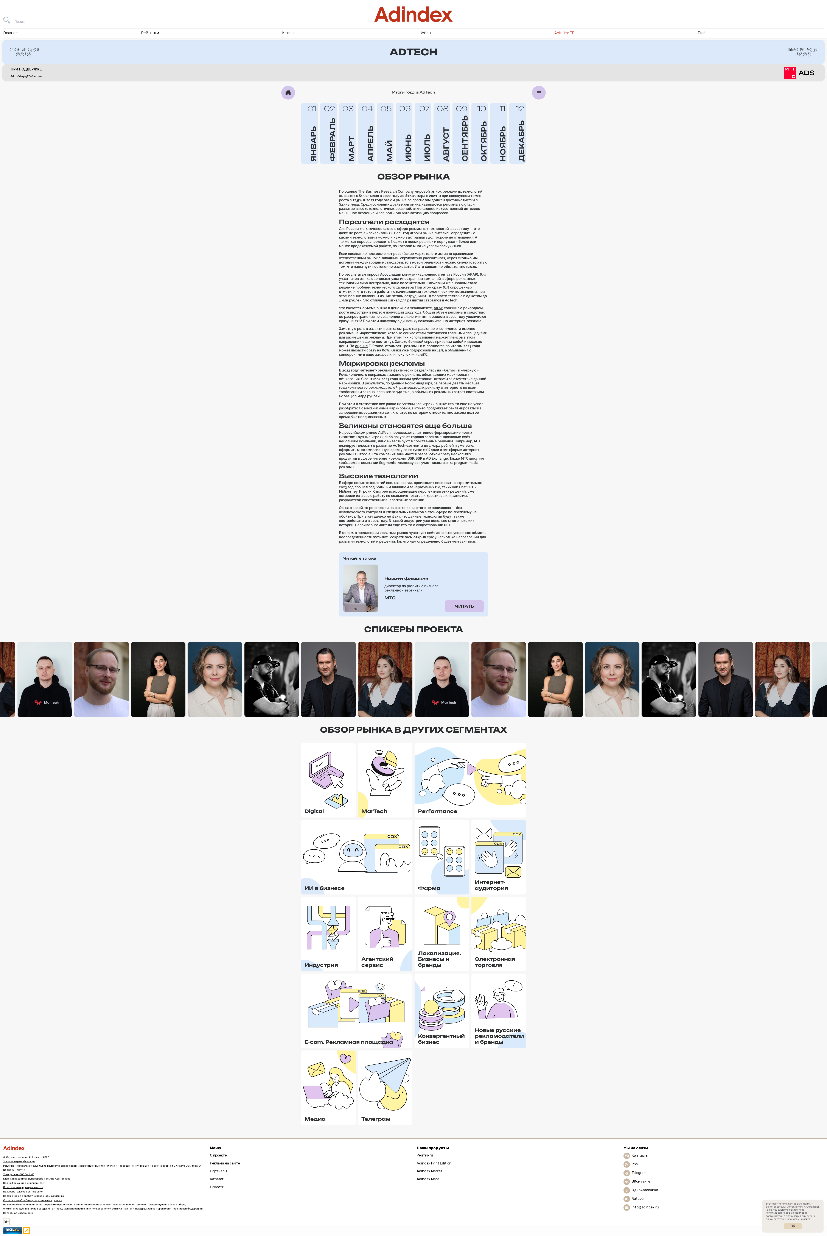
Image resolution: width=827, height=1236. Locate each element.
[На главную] (288, 93)
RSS (635, 1164)
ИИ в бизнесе (325, 888)
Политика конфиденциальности (23, 1187)
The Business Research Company (386, 191)
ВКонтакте (641, 1181)
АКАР (438, 308)
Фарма (429, 888)
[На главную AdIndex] (413, 14)
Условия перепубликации (19, 1161)
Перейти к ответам (44, 706)
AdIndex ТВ (564, 33)
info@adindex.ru (645, 1207)
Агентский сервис (377, 962)
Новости (217, 1187)
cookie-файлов (795, 1212)
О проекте (218, 1155)
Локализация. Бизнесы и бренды (439, 959)
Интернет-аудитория (491, 885)
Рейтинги (425, 1155)
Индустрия (321, 965)
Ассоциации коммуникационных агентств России (423, 274)
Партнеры (218, 1171)
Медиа (315, 1119)
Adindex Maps (428, 1179)
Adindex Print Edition (434, 1163)
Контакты (640, 1155)
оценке (361, 346)
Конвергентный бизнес (441, 1039)
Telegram (639, 1173)
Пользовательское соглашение (23, 1191)
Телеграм (375, 1119)
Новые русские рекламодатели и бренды (499, 1036)
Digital (314, 811)
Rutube (638, 1199)
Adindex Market (429, 1171)
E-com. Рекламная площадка (349, 1042)
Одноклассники (645, 1190)
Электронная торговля (495, 962)
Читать (464, 606)
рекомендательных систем (782, 1218)
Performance (437, 811)
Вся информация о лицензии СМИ (24, 1182)
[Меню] (539, 93)
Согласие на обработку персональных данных (32, 1200)
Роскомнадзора (418, 383)
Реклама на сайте (225, 1163)
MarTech (374, 811)
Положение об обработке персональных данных (33, 1195)
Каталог (217, 1179)
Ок (793, 1226)
